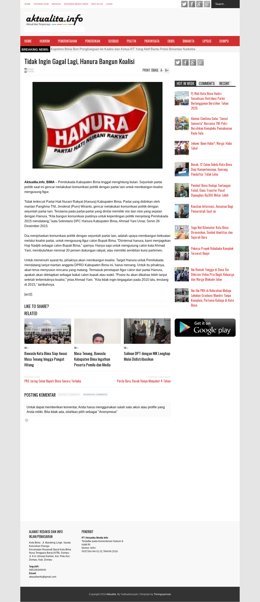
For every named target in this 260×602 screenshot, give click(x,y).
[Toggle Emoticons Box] (26, 420)
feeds (207, 4)
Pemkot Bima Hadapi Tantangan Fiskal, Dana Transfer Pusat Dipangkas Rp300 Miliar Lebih (211, 190)
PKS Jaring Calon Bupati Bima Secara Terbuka (52, 381)
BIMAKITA (188, 41)
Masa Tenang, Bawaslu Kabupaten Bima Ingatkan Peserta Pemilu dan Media (92, 358)
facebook (192, 4)
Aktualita (111, 594)
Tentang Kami (41, 4)
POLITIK (131, 41)
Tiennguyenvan (162, 594)
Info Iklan (97, 4)
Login (109, 4)
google (199, 4)
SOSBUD (113, 41)
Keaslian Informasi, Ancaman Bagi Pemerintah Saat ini (212, 209)
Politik (30, 71)
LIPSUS (207, 41)
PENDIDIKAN (92, 41)
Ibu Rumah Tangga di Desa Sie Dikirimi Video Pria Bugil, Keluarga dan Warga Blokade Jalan (212, 274)
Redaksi (56, 4)
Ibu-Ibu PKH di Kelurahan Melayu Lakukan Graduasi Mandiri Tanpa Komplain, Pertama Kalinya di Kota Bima (212, 298)
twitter (184, 4)
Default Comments (69, 394)
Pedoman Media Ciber (76, 4)
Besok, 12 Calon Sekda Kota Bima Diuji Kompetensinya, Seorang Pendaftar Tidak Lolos (211, 169)
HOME (27, 41)
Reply (30, 69)
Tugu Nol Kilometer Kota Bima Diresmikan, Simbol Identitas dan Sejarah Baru (212, 232)
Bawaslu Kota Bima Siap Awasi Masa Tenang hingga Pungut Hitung (45, 358)
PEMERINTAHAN (67, 41)
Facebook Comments (95, 394)
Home (27, 4)
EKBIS (171, 41)
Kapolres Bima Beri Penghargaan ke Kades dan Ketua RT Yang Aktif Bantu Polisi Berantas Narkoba (123, 49)
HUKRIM (45, 41)
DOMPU (224, 41)
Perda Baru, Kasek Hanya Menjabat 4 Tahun (144, 381)
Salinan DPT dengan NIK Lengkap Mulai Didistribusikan (147, 356)
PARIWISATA (151, 41)
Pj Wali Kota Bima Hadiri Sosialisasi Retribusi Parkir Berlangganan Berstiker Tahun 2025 (210, 101)
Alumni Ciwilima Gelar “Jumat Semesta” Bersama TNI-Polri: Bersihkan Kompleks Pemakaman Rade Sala (211, 126)
